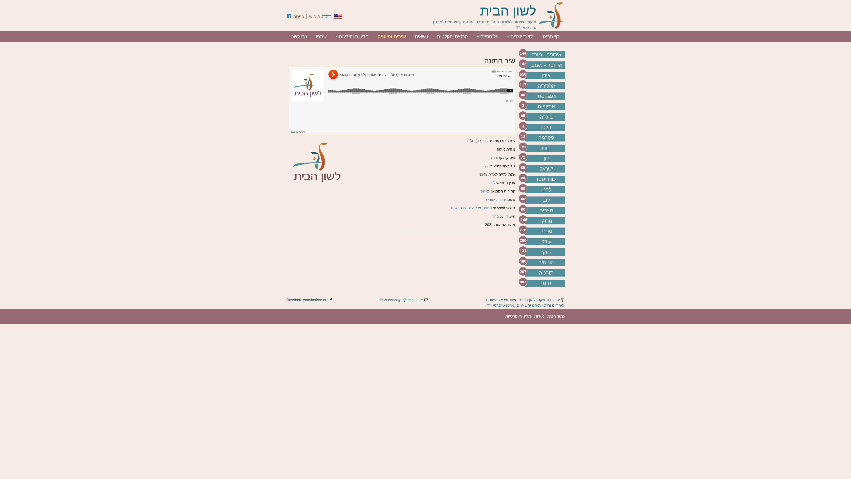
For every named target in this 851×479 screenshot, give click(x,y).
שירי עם (475, 208)
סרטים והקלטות (452, 36)
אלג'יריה (546, 86)
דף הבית (551, 36)
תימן (546, 283)
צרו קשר (299, 36)
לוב (546, 200)
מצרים (546, 210)
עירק (546, 241)
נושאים (421, 36)
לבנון (546, 189)
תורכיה (546, 273)
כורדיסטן (546, 179)
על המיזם (488, 36)
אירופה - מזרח (546, 54)
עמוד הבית (556, 316)
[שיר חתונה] (326, 16)
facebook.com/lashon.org (307, 300)
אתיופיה (546, 106)
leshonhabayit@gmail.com (402, 300)
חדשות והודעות (353, 36)
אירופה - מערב (546, 65)
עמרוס (485, 191)
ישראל (546, 169)
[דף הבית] (552, 15)
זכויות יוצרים (521, 36)
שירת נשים (459, 208)
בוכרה (546, 117)
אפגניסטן (546, 96)
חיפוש (314, 16)
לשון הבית (508, 11)
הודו (546, 148)
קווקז (546, 252)
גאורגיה (546, 138)
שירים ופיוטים (391, 36)
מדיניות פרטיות (518, 316)
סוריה (546, 231)
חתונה (487, 208)
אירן (546, 75)
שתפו (321, 36)
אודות (539, 316)
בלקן (546, 127)
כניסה (298, 16)
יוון (546, 158)
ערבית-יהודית (496, 200)
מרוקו (546, 221)
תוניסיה (546, 262)
